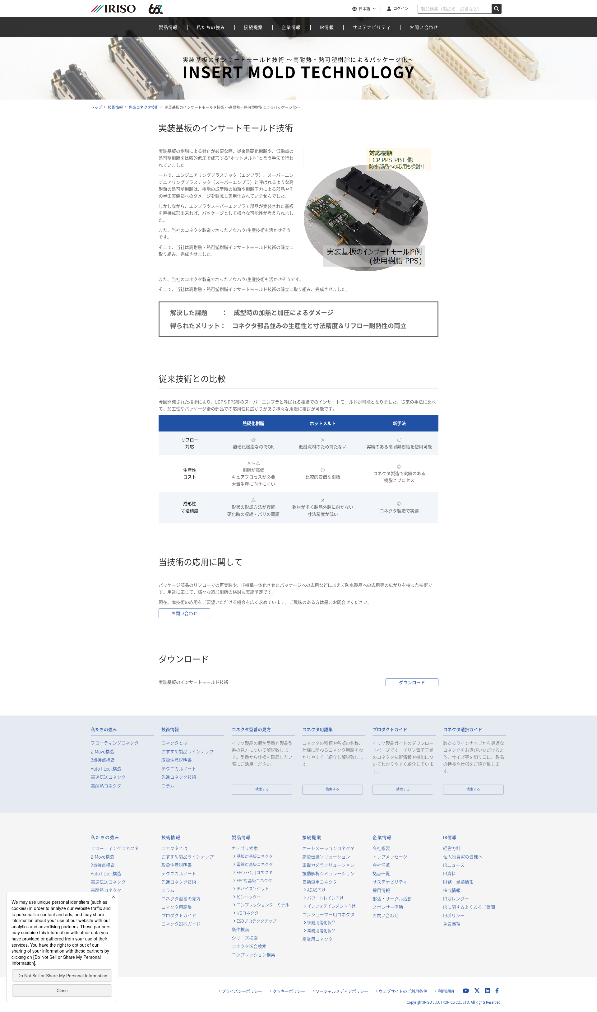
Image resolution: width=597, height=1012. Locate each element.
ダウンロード (412, 682)
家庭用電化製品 (321, 922)
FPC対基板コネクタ (254, 880)
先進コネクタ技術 (178, 777)
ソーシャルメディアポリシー (342, 991)
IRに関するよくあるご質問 (469, 907)
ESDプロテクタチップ (256, 920)
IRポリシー (454, 915)
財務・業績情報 (458, 882)
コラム (167, 786)
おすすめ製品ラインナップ (187, 751)
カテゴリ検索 (245, 848)
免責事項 (451, 924)
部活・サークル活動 (392, 898)
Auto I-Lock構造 (106, 769)
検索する (262, 789)
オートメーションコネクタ (328, 848)
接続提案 (253, 27)
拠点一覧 (381, 873)
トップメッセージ (390, 856)
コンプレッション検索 (253, 954)
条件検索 (240, 929)
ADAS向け (316, 889)
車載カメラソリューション (328, 865)
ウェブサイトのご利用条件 (403, 991)
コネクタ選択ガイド (462, 729)
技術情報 (170, 729)
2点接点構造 (103, 760)
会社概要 (381, 848)
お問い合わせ (424, 27)
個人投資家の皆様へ (462, 856)
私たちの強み (211, 27)
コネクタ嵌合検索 (249, 946)
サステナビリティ (372, 27)
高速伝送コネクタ (108, 777)
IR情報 (327, 27)
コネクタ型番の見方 (251, 729)
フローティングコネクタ (115, 743)
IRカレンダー (456, 898)
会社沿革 (381, 865)
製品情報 (168, 27)
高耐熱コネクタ (106, 786)
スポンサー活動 (388, 907)
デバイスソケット (253, 888)
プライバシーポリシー (242, 991)
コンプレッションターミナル (263, 904)
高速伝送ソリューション (326, 856)
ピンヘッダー (249, 896)
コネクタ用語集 (317, 729)
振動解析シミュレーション (328, 873)
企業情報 (291, 27)
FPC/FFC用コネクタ (254, 872)
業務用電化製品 (321, 930)
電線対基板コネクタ (255, 864)
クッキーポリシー (289, 991)
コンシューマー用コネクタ (328, 914)
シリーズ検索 (245, 938)
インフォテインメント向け (331, 905)
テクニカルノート (178, 769)
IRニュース (454, 865)
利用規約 (446, 991)
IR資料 (449, 873)
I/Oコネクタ (247, 912)
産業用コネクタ (317, 939)
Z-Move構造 (102, 751)
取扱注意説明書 (176, 760)
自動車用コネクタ (319, 882)
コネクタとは (174, 743)
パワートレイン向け (325, 897)
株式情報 (451, 890)
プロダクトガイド (390, 729)
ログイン (400, 8)
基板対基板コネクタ (255, 856)
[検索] (497, 9)
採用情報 (381, 890)
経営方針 (451, 848)
